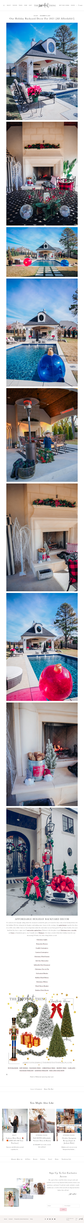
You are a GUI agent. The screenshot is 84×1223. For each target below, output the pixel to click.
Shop (30, 5)
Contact (11, 1219)
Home (25, 5)
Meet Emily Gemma (64, 5)
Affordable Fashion (41, 1135)
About (5, 1219)
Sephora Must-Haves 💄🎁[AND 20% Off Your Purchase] (15, 1140)
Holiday (36, 15)
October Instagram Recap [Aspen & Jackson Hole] (69, 1140)
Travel (21, 5)
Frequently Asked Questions (21, 1219)
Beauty (9, 5)
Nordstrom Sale (66, 1159)
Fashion (15, 5)
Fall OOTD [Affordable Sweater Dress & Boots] (42, 1139)
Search (73, 5)
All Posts (27, 1159)
